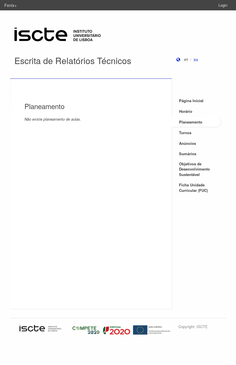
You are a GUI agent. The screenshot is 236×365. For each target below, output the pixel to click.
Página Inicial (191, 100)
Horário (185, 111)
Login (222, 5)
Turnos (185, 132)
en (196, 59)
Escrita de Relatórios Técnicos (72, 60)
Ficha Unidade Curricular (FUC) (193, 187)
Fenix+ (10, 5)
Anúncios (187, 143)
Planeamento (190, 122)
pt (186, 59)
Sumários (187, 153)
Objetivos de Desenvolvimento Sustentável (194, 169)
